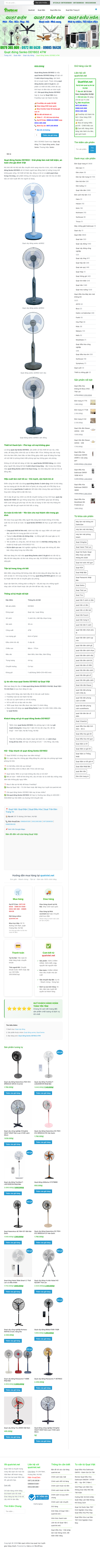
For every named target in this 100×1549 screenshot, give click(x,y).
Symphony (80, 363)
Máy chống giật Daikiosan (84, 226)
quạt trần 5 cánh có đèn (85, 600)
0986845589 (25, 821)
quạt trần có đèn (82, 605)
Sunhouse (79, 217)
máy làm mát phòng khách (83, 535)
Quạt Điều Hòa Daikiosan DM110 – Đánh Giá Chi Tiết (85, 1471)
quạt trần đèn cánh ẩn (84, 660)
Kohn (77, 208)
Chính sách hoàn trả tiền (60, 1486)
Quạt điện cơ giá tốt (83, 749)
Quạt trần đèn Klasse (83, 685)
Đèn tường (80, 186)
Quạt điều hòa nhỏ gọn (84, 739)
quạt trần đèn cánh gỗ (84, 645)
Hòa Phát (79, 322)
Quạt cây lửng (81, 258)
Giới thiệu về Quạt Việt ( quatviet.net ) (60, 1512)
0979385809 (66, 3)
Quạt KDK (79, 568)
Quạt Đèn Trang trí (72, 10)
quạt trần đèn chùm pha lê (85, 631)
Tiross (78, 221)
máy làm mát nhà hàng (84, 529)
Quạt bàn (79, 239)
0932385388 (90, 3)
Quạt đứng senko (48, 144)
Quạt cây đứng (28, 55)
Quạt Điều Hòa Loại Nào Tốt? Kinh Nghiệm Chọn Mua (84, 1520)
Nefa (77, 335)
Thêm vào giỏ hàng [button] (13, 1093)
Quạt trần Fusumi (82, 615)
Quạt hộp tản (81, 263)
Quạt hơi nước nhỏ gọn (84, 563)
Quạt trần (79, 285)
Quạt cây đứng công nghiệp (83, 249)
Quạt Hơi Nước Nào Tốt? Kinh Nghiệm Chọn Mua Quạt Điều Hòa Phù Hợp (84, 1510)
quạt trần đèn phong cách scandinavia (83, 707)
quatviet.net (47, 875)
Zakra (29, 1546)
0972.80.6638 (52, 126)
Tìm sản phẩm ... (42, 3)
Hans (78, 199)
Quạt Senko (41, 1032)
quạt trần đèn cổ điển (84, 665)
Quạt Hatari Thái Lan (83, 547)
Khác (77, 326)
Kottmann (79, 213)
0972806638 (78, 3)
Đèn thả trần (80, 181)
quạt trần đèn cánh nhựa (85, 650)
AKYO (78, 304)
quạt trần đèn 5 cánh (83, 625)
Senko (52, 147)
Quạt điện (41, 10)
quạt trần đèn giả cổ (83, 675)
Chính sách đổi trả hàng (60, 1481)
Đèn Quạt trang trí (81, 164)
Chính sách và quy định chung (60, 1496)
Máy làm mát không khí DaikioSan (84, 523)
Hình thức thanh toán (59, 1518)
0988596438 (10, 824)
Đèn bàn (79, 168)
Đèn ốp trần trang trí (83, 177)
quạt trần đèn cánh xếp (84, 655)
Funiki (78, 317)
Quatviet (31, 10)
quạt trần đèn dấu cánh (84, 670)
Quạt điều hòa (55, 10)
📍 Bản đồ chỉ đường (42, 130)
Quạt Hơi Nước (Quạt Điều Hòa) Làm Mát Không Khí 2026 (84, 555)
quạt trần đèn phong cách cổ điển (83, 699)
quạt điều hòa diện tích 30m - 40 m (84, 727)
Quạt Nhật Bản (81, 572)
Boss (77, 309)
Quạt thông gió (81, 276)
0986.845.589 (81, 108)
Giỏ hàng (54, 1506)
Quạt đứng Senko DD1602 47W (29, 1036)
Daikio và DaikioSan (83, 313)
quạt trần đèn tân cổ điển (83, 714)
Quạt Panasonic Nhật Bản (83, 578)
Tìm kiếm (92, 149)
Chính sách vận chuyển (59, 1502)
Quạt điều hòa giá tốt (84, 734)
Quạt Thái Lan (81, 590)
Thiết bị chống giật (81, 372)
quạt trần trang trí (82, 620)
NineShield (80, 340)
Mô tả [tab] (9, 154)
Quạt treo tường (82, 290)
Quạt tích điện (81, 281)
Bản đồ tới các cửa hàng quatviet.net (60, 1471)
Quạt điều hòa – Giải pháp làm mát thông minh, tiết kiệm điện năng (61, 1533)
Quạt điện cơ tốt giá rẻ (84, 761)
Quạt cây (77, 230)
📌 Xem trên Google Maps (15, 829)
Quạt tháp (79, 272)
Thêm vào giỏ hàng (50, 135)
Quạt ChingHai (81, 542)
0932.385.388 (40, 123)
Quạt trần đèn (81, 190)
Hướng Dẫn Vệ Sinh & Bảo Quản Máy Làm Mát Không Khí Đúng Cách (84, 1500)
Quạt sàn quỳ (81, 267)
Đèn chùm (79, 172)
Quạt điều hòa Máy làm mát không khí (84, 295)
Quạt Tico (79, 595)
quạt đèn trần (81, 771)
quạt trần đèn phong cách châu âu (83, 691)
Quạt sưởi (77, 368)
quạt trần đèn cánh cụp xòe (84, 639)
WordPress (38, 1546)
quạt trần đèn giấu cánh (84, 680)
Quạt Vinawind (81, 721)
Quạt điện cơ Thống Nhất (83, 755)
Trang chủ (7, 55)
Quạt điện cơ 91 (82, 744)
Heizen (78, 204)
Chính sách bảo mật (58, 1477)
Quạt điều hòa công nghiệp (83, 345)
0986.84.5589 (52, 120)
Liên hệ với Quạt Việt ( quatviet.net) (59, 1524)
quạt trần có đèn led (83, 610)
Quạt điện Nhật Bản (83, 766)
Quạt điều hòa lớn (82, 354)
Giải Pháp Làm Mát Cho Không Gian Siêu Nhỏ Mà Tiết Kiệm (84, 1490)
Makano (79, 331)
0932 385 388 (14, 909)
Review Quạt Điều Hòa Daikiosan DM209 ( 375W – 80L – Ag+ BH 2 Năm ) (85, 1479)
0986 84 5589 (20, 907)
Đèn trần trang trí (82, 776)
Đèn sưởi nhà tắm (80, 195)
